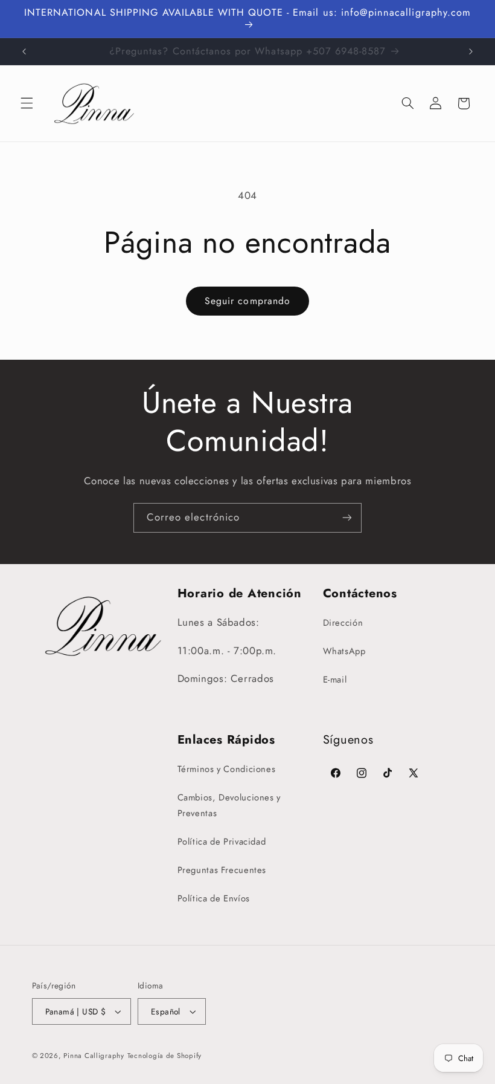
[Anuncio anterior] (24, 51)
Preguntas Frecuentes (222, 870)
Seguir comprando (247, 301)
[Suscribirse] (347, 518)
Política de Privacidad (221, 841)
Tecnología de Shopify (164, 1055)
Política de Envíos (213, 898)
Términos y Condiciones (226, 769)
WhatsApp (344, 651)
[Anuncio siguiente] (471, 51)
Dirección (343, 622)
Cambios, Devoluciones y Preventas (229, 805)
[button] (26, 103)
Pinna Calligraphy (93, 1055)
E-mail (335, 679)
